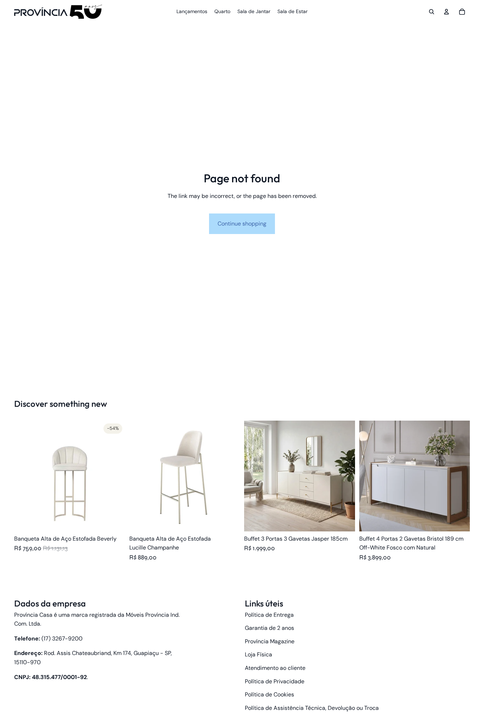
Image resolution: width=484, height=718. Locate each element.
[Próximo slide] (114, 476)
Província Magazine (269, 641)
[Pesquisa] (431, 11)
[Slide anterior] (24, 476)
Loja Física (258, 654)
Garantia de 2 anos (269, 628)
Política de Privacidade (274, 681)
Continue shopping (242, 223)
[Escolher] (114, 520)
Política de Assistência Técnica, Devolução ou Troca (312, 708)
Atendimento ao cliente (275, 668)
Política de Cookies (269, 694)
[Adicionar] (458, 520)
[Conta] (446, 11)
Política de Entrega (269, 615)
